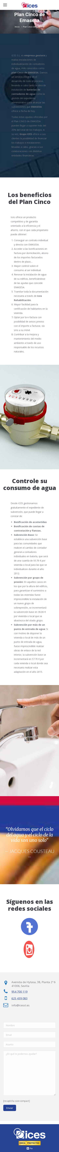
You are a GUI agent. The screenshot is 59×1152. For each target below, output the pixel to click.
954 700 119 (19, 991)
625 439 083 (19, 998)
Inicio (17, 26)
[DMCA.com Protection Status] (30, 1144)
